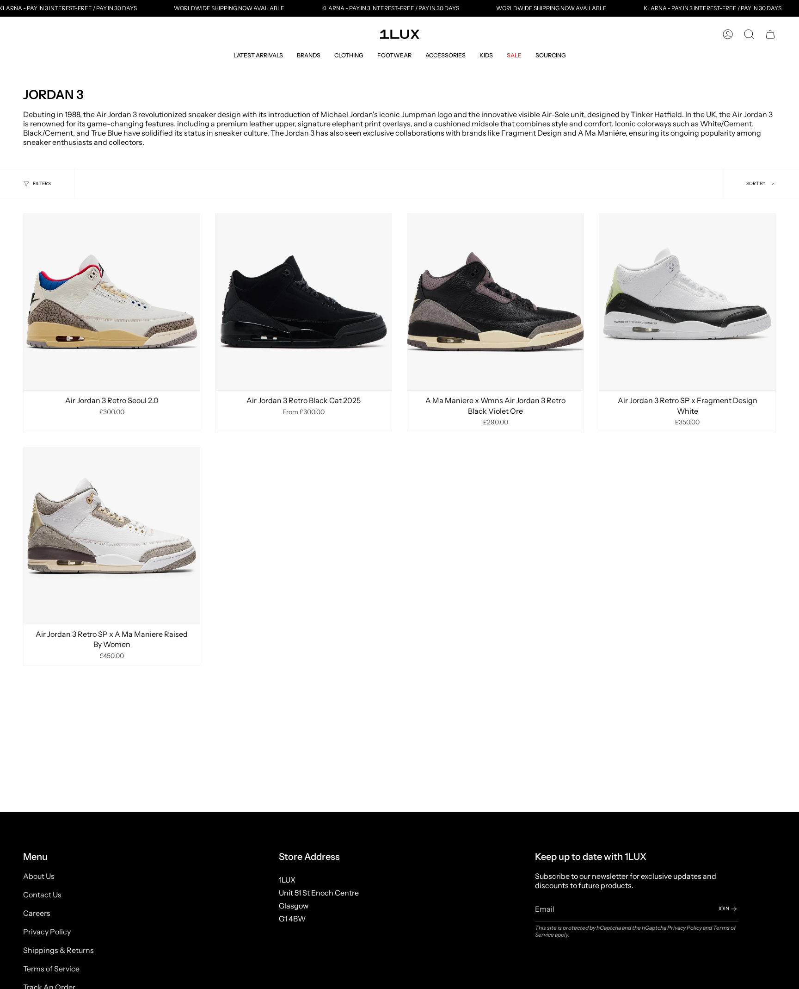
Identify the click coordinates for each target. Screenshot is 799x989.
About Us (39, 876)
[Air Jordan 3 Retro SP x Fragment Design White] (687, 302)
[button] (258, 55)
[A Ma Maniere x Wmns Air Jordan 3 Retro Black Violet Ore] (495, 302)
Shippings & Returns (58, 950)
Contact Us (42, 894)
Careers (36, 913)
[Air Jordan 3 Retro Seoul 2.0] (112, 302)
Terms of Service (51, 968)
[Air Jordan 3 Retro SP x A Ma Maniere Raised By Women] (112, 536)
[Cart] (770, 34)
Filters (42, 183)
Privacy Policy (47, 931)
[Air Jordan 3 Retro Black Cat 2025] (303, 302)
